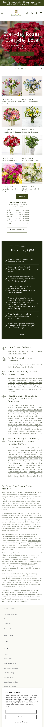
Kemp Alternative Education (18, 414)
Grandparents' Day (10, 614)
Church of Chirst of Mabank (18, 452)
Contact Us (8, 659)
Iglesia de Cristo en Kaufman (31, 469)
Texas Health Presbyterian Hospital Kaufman (24, 365)
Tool (24, 353)
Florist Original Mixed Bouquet (10, 190)
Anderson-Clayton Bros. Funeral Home (22, 378)
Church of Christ (36, 452)
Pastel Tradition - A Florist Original (12, 102)
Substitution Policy (11, 682)
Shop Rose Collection (22, 54)
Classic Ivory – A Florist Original (31, 190)
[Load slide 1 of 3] (19, 68)
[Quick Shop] (27, 13)
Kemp (32, 351)
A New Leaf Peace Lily (30, 160)
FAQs (6, 654)
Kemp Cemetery (14, 385)
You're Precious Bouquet (11, 160)
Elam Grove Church (15, 456)
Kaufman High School (34, 412)
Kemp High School (35, 414)
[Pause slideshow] (41, 68)
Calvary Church (32, 448)
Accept (21, 712)
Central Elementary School (18, 405)
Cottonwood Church (15, 454)
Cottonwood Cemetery (26, 380)
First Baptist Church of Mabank (30, 461)
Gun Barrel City (14, 351)
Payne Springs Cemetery (25, 389)
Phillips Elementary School (32, 429)
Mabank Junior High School (21, 427)
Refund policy (9, 677)
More (22, 334)
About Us (7, 628)
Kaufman (25, 351)
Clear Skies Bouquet (30, 102)
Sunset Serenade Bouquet (12, 132)
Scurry (10, 353)
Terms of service (10, 687)
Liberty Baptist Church (23, 476)
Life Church (37, 476)
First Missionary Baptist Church (22, 463)
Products (7, 623)
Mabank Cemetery (29, 385)
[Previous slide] (15, 68)
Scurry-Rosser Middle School (30, 433)
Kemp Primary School (24, 418)
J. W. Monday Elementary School (28, 409)
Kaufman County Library (16, 412)
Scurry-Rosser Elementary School (20, 431)
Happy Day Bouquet (30, 132)
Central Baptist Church (33, 450)
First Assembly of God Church (26, 459)
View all (22, 196)
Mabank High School (24, 422)
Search (6, 641)
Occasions (7, 619)
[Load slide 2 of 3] (22, 68)
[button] (32, 13)
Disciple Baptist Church (33, 454)
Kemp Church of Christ (17, 472)
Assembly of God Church (17, 448)
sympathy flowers (28, 564)
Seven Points (17, 353)
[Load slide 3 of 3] (25, 68)
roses (30, 541)
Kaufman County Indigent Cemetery (29, 383)
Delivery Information (11, 668)
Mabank (39, 351)
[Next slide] (28, 68)
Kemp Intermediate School (18, 416)
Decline (21, 717)
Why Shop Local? (10, 663)
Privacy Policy (9, 673)
